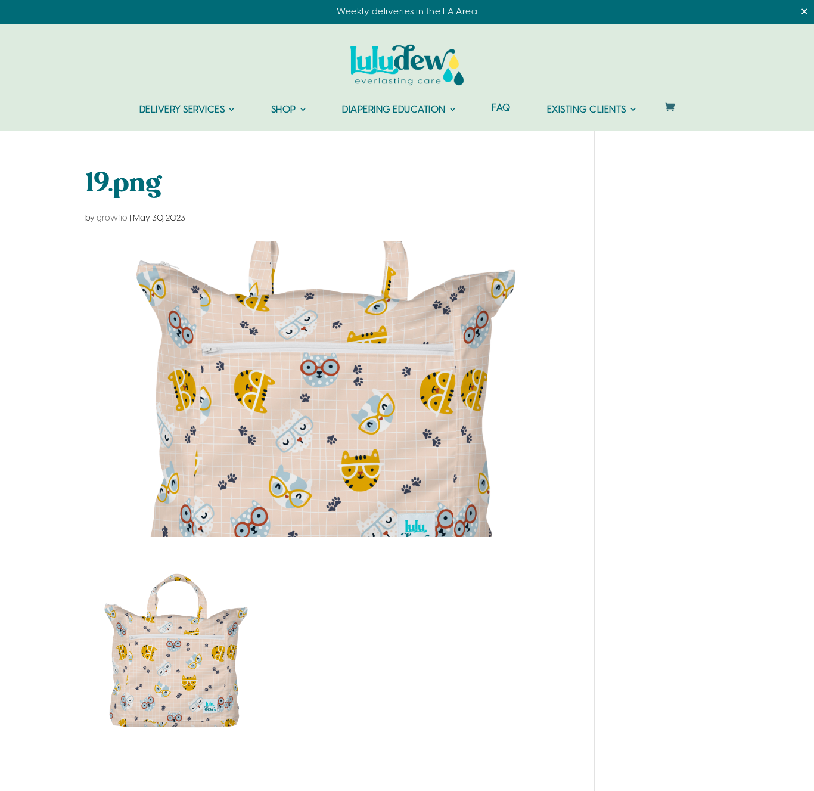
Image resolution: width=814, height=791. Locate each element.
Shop (283, 110)
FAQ (501, 108)
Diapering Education (394, 110)
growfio (112, 218)
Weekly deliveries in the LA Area (407, 12)
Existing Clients (586, 110)
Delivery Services (182, 110)
